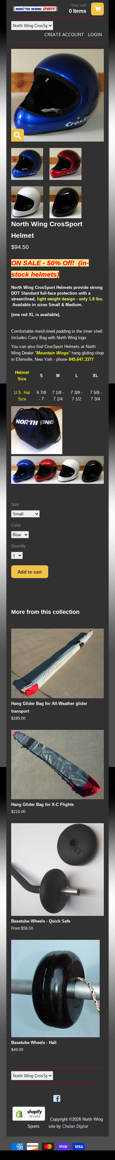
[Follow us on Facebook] (57, 1099)
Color (16, 525)
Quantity (18, 546)
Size (15, 504)
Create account (64, 34)
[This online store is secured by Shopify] (28, 1119)
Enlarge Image (17, 135)
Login (95, 34)
